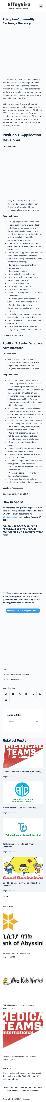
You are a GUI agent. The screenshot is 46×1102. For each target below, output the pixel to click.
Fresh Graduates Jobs (13, 679)
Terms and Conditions (30, 1091)
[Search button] (37, 721)
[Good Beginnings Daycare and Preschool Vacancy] (23, 868)
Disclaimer (38, 1087)
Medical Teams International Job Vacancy (22, 771)
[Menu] (41, 6)
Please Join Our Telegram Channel (24, 611)
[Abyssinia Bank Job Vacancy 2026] (23, 930)
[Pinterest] (19, 694)
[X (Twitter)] (13, 694)
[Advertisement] (23, 52)
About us (14, 1087)
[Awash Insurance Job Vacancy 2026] (23, 792)
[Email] (6, 700)
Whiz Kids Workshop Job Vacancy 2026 (18, 1005)
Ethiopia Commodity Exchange (16, 674)
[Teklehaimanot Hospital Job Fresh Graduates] (23, 829)
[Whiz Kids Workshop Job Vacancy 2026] (23, 981)
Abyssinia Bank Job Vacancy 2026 (16, 954)
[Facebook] (6, 694)
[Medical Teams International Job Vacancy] (23, 756)
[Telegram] (33, 694)
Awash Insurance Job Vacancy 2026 (19, 808)
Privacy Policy (13, 1091)
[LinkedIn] (26, 694)
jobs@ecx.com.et (10, 517)
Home (6, 1087)
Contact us (26, 1087)
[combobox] (21, 721)
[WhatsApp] (40, 694)
